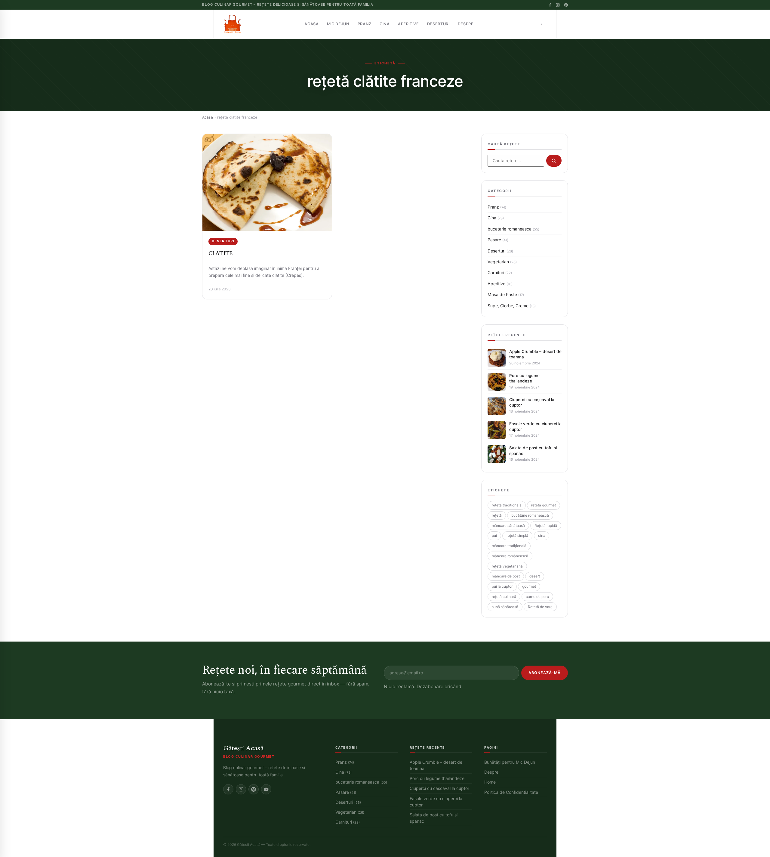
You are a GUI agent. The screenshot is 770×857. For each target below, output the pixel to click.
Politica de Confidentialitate (511, 792)
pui (494, 535)
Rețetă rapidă (545, 525)
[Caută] (541, 24)
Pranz (364, 24)
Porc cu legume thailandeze (524, 378)
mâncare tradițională (509, 545)
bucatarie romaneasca (513, 228)
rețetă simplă (517, 535)
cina (541, 535)
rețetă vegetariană (507, 566)
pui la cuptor (502, 586)
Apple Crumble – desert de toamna (535, 354)
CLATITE (220, 253)
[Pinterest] (566, 5)
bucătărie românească (530, 515)
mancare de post (506, 576)
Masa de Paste (506, 294)
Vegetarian (502, 261)
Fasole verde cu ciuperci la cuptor (535, 426)
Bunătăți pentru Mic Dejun (509, 762)
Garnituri (500, 272)
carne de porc (537, 596)
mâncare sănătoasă (508, 525)
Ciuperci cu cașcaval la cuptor (531, 402)
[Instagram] (558, 5)
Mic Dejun (338, 24)
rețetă (497, 515)
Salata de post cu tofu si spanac (533, 450)
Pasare (498, 239)
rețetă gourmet (543, 505)
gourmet (529, 586)
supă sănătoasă (505, 607)
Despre (466, 24)
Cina (385, 24)
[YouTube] (266, 789)
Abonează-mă (544, 672)
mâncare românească (510, 556)
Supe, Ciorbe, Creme (512, 305)
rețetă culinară (504, 596)
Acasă (311, 24)
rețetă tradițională (507, 505)
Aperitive (408, 24)
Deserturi (438, 24)
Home (490, 781)
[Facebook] (550, 5)
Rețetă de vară (540, 607)
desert (534, 576)
